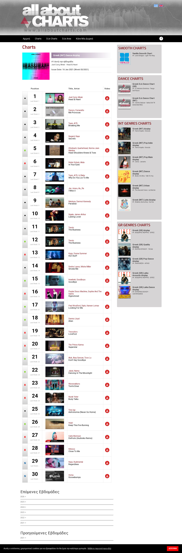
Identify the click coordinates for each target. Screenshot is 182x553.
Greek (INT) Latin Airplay (144, 200)
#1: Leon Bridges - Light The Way (143, 55)
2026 (22, 497)
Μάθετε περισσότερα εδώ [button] (99, 548)
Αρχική (26, 38)
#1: (143, 232)
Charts (38, 38)
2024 (22, 507)
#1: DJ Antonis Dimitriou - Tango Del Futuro (143, 89)
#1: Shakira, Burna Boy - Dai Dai (143, 202)
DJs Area (66, 38)
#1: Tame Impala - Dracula (141, 131)
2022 (22, 518)
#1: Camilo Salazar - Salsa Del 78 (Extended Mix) (143, 104)
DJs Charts (51, 38)
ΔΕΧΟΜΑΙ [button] (173, 548)
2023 (22, 512)
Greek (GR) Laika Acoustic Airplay (140, 274)
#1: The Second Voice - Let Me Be (143, 190)
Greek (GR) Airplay (141, 230)
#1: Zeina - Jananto (139, 162)
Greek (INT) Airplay (141, 129)
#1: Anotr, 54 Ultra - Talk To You (142, 176)
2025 (22, 502)
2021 (22, 523)
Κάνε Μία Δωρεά (84, 38)
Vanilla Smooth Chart (142, 53)
